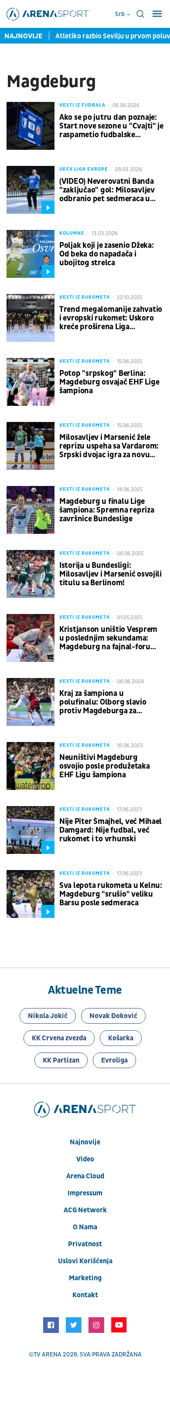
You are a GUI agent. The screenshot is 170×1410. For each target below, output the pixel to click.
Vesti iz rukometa (84, 297)
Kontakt (85, 1295)
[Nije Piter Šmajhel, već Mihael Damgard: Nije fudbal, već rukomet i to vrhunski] (30, 830)
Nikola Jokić (48, 1016)
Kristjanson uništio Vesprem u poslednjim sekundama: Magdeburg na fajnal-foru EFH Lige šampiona (108, 638)
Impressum (85, 1193)
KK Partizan (61, 1060)
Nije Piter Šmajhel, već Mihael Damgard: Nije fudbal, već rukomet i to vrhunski (110, 830)
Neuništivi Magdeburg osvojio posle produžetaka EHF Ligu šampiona (104, 766)
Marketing (85, 1278)
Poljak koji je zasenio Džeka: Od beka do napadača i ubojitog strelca (106, 254)
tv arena (47, 1354)
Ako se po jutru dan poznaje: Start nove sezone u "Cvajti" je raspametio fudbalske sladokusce (111, 126)
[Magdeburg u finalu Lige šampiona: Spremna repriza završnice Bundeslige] (30, 510)
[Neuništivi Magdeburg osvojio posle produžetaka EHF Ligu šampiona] (30, 766)
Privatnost (85, 1244)
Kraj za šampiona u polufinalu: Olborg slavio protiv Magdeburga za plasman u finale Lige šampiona (102, 702)
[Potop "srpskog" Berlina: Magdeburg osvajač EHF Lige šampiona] (30, 382)
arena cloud (85, 1176)
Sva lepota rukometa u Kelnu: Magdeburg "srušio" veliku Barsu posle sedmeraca (110, 894)
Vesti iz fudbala (82, 105)
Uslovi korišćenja (85, 1261)
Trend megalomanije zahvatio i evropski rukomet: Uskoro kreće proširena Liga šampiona (110, 318)
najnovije (85, 1142)
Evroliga (114, 1060)
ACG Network (85, 1210)
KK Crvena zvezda (59, 1038)
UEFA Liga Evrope (83, 169)
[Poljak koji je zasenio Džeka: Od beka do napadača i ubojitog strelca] (30, 254)
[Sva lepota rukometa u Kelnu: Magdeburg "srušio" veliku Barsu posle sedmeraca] (30, 894)
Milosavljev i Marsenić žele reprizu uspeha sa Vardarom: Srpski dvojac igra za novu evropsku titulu (109, 446)
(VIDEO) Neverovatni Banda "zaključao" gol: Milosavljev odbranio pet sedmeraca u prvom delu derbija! (107, 190)
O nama (85, 1227)
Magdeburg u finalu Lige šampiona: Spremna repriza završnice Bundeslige (106, 510)
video (85, 1159)
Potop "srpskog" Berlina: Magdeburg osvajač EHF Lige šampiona (109, 382)
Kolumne (72, 233)
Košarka (120, 1038)
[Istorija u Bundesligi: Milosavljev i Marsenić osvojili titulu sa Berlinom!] (30, 574)
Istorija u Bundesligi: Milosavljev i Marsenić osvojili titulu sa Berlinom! (110, 574)
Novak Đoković (113, 1016)
